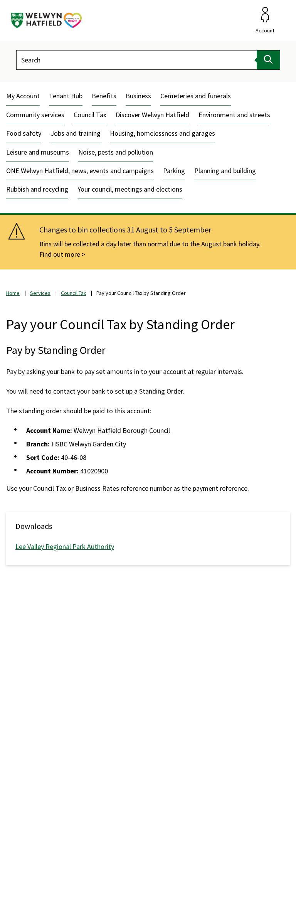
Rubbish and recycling (37, 189)
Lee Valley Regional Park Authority (64, 546)
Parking (174, 170)
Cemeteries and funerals (195, 95)
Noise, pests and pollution (115, 152)
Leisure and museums (37, 152)
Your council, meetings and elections (129, 189)
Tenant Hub (65, 95)
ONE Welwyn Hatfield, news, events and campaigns (80, 170)
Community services (35, 114)
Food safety (23, 133)
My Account (23, 95)
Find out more (59, 254)
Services (40, 293)
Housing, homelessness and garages (162, 133)
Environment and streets (234, 114)
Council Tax (90, 114)
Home (13, 293)
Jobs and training (75, 133)
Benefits (104, 95)
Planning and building (225, 170)
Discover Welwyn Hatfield (152, 114)
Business (138, 95)
